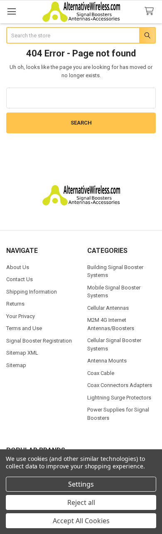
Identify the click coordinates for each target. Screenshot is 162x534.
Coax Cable (100, 373)
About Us (17, 267)
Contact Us (19, 279)
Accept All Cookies (81, 520)
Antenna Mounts (107, 361)
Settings (81, 484)
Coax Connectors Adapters (119, 385)
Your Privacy (20, 316)
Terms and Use (24, 328)
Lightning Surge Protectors (119, 397)
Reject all (81, 502)
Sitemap (16, 365)
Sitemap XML (22, 353)
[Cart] (151, 11)
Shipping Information (31, 292)
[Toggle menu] (11, 11)
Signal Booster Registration (39, 341)
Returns (15, 304)
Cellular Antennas (108, 308)
